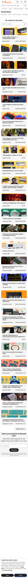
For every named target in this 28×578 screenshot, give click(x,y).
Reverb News (6, 12)
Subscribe (14, 450)
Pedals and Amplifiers (18, 8)
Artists (9, 14)
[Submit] (25, 24)
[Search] (25, 5)
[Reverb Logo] (7, 2)
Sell (17, 1)
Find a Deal (4, 8)
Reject (7, 575)
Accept (20, 575)
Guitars (10, 8)
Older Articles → (20, 429)
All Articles (4, 14)
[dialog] (14, 568)
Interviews (25, 14)
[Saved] (22, 2)
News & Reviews (16, 14)
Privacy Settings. (8, 570)
